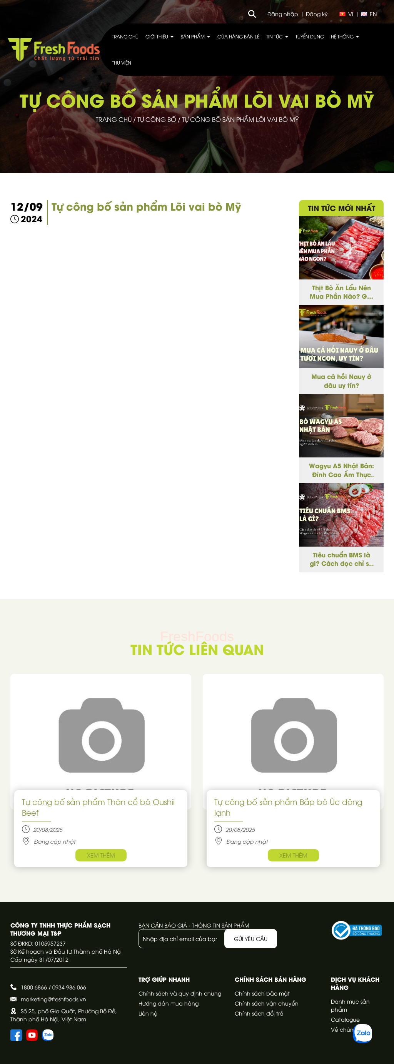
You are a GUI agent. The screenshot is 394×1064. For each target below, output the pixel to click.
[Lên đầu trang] (380, 1050)
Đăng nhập (282, 13)
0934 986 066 (69, 987)
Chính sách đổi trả (259, 1013)
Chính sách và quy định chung (180, 993)
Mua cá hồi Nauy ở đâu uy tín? (341, 380)
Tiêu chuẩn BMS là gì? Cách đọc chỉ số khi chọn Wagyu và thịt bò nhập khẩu (341, 559)
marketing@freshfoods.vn (53, 998)
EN (373, 13)
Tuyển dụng (310, 36)
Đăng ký (317, 13)
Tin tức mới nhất (341, 207)
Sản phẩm (193, 36)
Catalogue (345, 1019)
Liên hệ (148, 1013)
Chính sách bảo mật (262, 993)
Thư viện (121, 62)
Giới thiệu (157, 36)
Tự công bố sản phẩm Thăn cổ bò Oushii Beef (98, 806)
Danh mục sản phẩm (350, 1005)
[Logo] (54, 49)
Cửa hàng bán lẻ (238, 36)
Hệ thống (343, 36)
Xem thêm (101, 855)
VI (350, 13)
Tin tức (275, 36)
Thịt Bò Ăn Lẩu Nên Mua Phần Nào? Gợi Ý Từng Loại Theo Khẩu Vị (341, 292)
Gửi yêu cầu (250, 938)
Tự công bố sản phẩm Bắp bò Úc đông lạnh (288, 806)
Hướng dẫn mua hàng (169, 1003)
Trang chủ (125, 36)
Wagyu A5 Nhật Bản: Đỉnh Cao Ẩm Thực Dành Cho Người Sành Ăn (341, 470)
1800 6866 (34, 987)
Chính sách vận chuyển (267, 1003)
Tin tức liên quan (197, 648)
